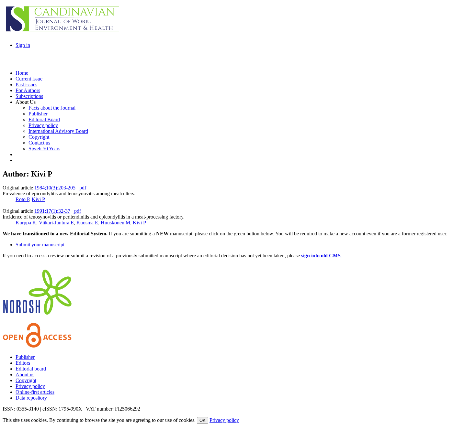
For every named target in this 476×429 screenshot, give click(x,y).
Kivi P (38, 199)
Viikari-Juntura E (56, 222)
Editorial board (31, 368)
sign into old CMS (321, 255)
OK (202, 420)
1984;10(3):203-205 (54, 187)
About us (25, 374)
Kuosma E (87, 222)
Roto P (22, 199)
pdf (82, 187)
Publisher (25, 357)
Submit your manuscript (40, 244)
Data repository (31, 398)
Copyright (26, 380)
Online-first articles (35, 392)
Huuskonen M (115, 222)
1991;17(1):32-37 (52, 211)
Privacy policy (30, 386)
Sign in (23, 45)
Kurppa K (26, 222)
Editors (23, 363)
